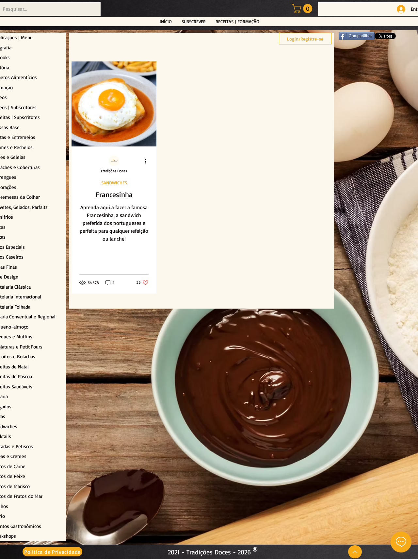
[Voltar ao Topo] (355, 551)
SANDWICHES (114, 182)
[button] (303, 8)
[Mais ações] (148, 161)
